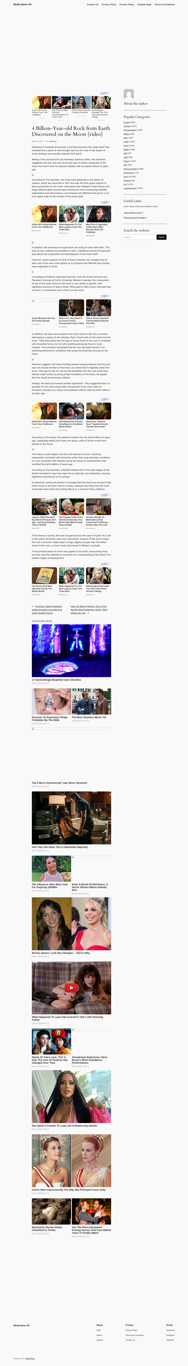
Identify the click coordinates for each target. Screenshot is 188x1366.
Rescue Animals (130, 169)
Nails (126, 157)
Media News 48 (22, 4)
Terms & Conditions (164, 4)
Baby (126, 138)
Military (127, 149)
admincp (53, 141)
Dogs (126, 146)
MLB (125, 153)
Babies (126, 134)
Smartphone (129, 173)
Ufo (125, 184)
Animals (127, 126)
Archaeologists (130, 130)
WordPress (30, 1358)
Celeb (126, 142)
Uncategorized (130, 188)
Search (161, 237)
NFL (125, 165)
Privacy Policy (109, 4)
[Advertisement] (94, 29)
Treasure (127, 180)
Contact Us (93, 4)
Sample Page (144, 4)
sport (126, 176)
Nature (126, 161)
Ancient (127, 122)
